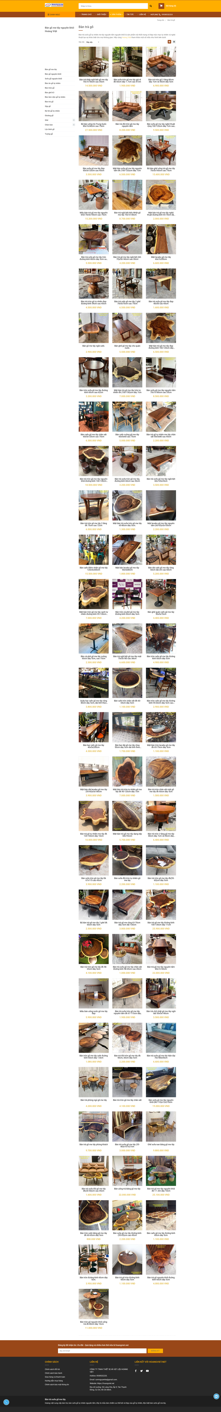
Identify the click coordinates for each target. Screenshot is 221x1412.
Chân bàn (49, 125)
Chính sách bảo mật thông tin (57, 1384)
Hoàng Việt (126, 37)
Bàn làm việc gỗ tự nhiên (55, 97)
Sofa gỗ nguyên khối (53, 79)
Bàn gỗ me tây (51, 69)
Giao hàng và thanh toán (55, 1377)
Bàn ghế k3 (49, 92)
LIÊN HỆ (142, 14)
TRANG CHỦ (86, 14)
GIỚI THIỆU (101, 14)
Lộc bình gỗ (49, 129)
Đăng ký (155, 1351)
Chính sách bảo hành (53, 1373)
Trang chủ (161, 20)
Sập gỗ (48, 106)
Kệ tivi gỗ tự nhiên (52, 111)
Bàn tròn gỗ (49, 88)
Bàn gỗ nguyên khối (53, 74)
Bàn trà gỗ (49, 102)
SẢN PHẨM (116, 14)
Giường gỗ (49, 115)
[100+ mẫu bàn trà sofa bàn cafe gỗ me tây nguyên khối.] (54, 5)
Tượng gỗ (49, 134)
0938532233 (167, 15)
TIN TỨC (130, 14)
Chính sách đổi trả (52, 1369)
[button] (167, 6)
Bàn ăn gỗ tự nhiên (52, 83)
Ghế (46, 120)
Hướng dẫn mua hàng (54, 1381)
